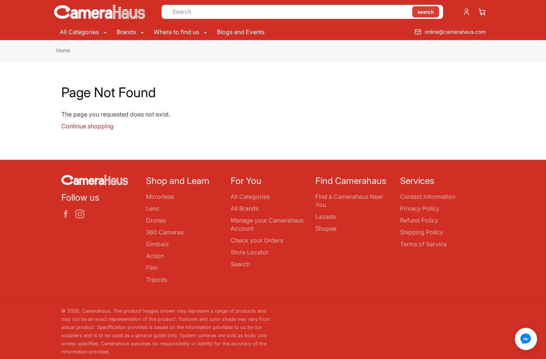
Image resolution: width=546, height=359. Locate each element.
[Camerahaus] (99, 12)
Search (240, 264)
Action (155, 256)
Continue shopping (87, 126)
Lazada (325, 216)
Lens (152, 208)
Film (151, 267)
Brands (127, 32)
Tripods (156, 279)
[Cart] (482, 12)
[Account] (466, 12)
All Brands (245, 208)
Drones (156, 220)
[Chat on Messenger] (526, 339)
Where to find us (177, 32)
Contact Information (427, 196)
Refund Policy (419, 220)
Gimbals (157, 244)
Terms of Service (423, 244)
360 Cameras (164, 232)
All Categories (80, 32)
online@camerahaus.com (455, 32)
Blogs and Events (240, 32)
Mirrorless (160, 196)
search (425, 12)
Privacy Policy (419, 208)
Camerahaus (96, 311)
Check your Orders (257, 240)
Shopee (326, 228)
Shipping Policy (421, 232)
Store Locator (250, 252)
